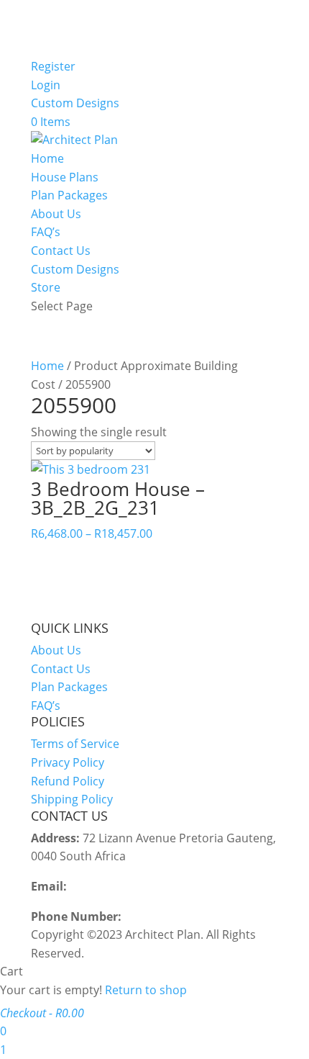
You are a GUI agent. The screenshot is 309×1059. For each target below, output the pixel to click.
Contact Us (61, 250)
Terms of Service (75, 744)
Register (53, 66)
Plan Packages (69, 195)
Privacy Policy (67, 762)
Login (45, 85)
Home (47, 158)
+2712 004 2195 (166, 916)
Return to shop (146, 990)
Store (45, 287)
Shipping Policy (72, 799)
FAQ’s (45, 232)
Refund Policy (67, 781)
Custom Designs (75, 103)
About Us (56, 214)
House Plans (64, 177)
